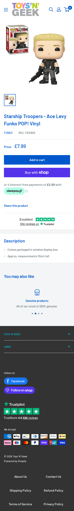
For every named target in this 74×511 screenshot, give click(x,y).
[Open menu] (6, 9)
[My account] (59, 9)
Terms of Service (20, 504)
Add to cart (37, 160)
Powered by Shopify (15, 461)
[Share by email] (69, 205)
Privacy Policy (53, 504)
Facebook (18, 381)
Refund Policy (53, 490)
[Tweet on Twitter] (65, 205)
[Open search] (51, 9)
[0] (66, 9)
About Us (20, 476)
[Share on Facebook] (57, 205)
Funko (8, 132)
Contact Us (53, 476)
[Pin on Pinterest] (61, 205)
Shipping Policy (20, 490)
